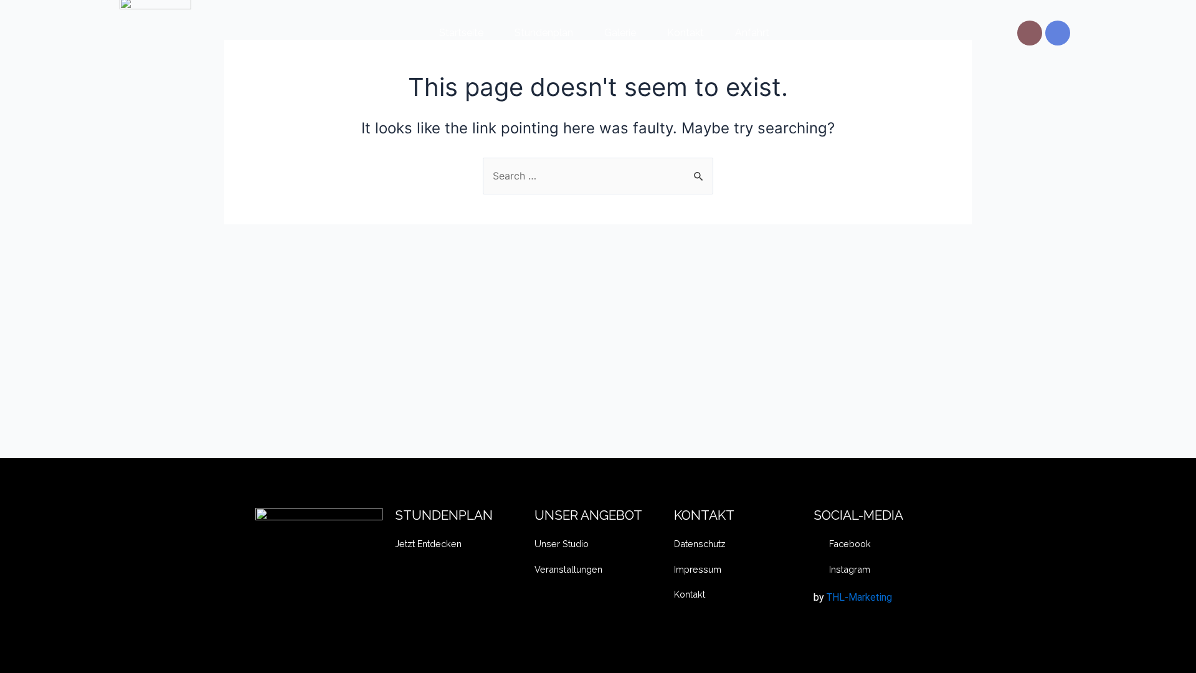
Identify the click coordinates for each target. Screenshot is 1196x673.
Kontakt (685, 33)
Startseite (461, 33)
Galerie (620, 33)
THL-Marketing (859, 597)
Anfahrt (752, 33)
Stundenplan (544, 33)
